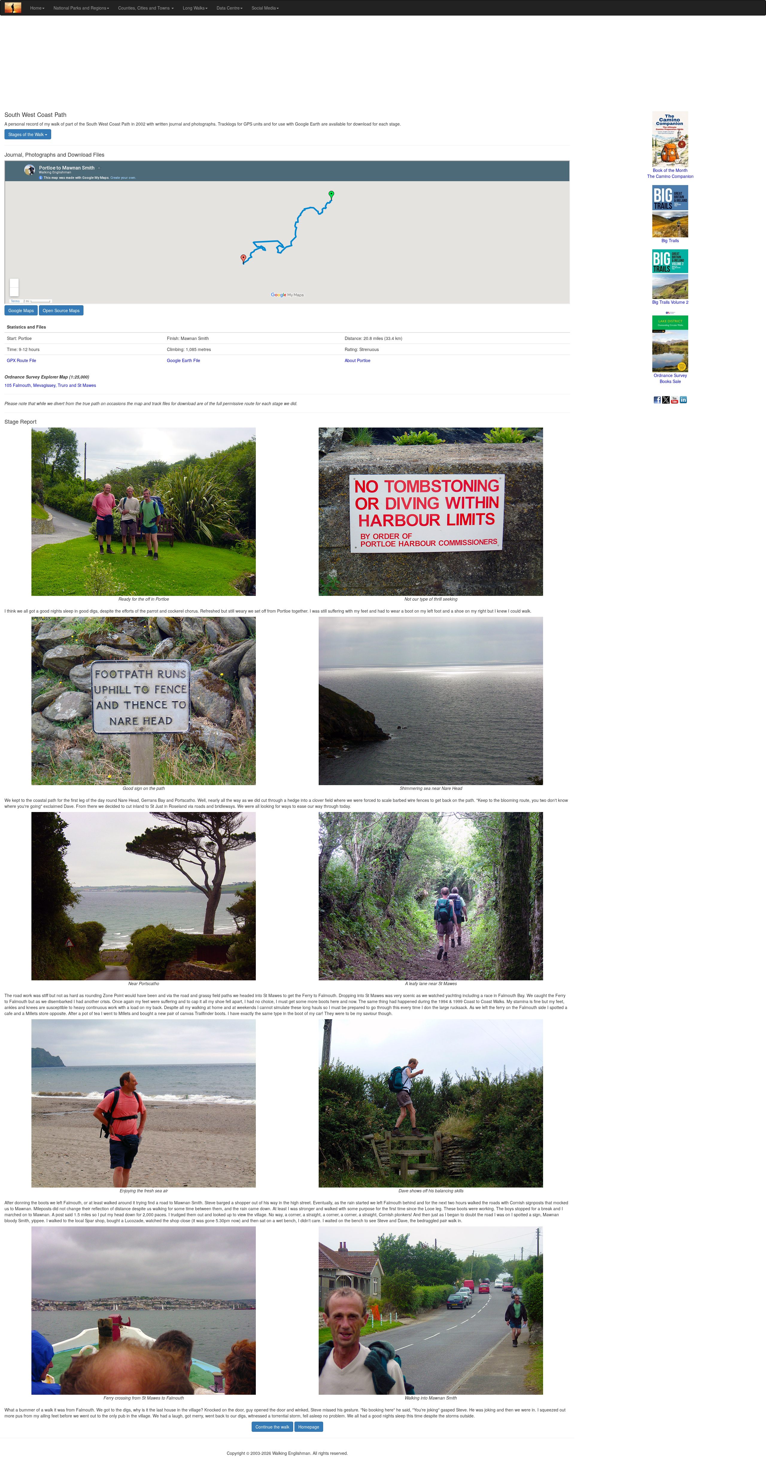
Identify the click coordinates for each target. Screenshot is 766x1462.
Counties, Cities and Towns (144, 8)
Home (36, 8)
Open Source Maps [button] (61, 310)
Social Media (264, 8)
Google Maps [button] (21, 310)
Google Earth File (183, 360)
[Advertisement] (383, 63)
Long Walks (194, 8)
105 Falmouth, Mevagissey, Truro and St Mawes (50, 385)
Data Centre (228, 8)
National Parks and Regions (80, 8)
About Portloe (357, 360)
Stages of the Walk (26, 134)
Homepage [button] (308, 1427)
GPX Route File (21, 360)
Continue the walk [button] (272, 1427)
